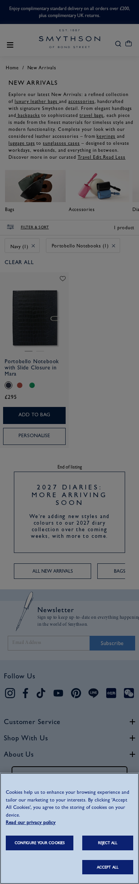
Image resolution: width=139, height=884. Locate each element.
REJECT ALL (108, 843)
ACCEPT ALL (108, 867)
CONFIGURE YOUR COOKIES (39, 843)
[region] (69, 828)
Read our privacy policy (31, 822)
